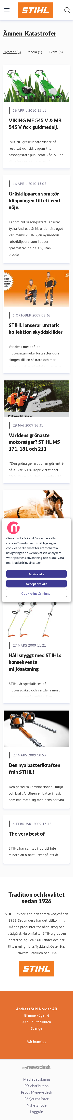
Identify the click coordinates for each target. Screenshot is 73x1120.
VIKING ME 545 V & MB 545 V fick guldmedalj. (35, 123)
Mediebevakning (36, 1079)
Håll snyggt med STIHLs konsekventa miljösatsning (35, 662)
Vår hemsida (36, 1041)
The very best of (27, 834)
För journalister (36, 1098)
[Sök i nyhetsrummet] (67, 10)
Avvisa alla (36, 574)
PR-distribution (36, 1085)
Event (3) (56, 52)
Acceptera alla (36, 583)
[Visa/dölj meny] (6, 10)
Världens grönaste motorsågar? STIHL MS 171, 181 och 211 (34, 442)
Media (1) (34, 52)
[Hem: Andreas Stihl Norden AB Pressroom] (35, 10)
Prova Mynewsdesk (36, 1092)
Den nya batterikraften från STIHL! (34, 768)
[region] (36, 560)
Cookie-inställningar (36, 593)
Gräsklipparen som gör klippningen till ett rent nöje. (35, 200)
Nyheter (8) (12, 52)
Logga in (36, 1111)
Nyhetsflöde (37, 1105)
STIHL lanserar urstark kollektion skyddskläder (36, 328)
